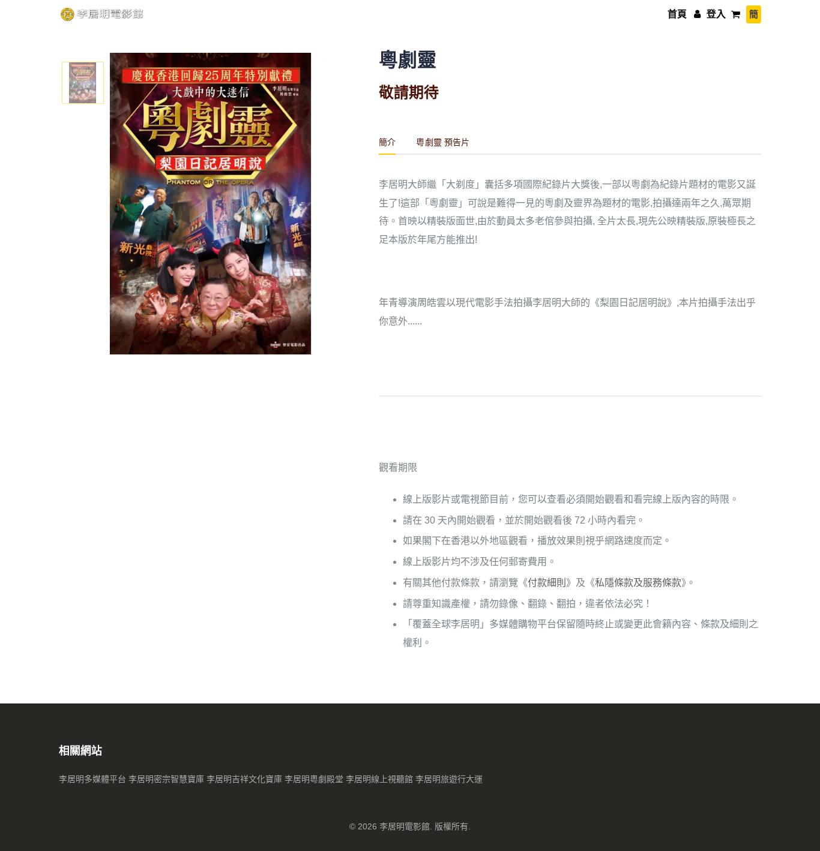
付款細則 (547, 583)
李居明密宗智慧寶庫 (166, 779)
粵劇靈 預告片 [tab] (442, 142)
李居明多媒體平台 (92, 779)
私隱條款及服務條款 (638, 583)
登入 (714, 14)
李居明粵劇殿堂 (314, 779)
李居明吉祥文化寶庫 (244, 779)
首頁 (677, 14)
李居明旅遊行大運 (449, 779)
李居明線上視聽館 (379, 779)
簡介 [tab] (387, 142)
